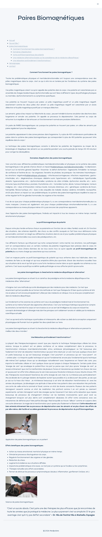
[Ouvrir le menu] (98, 3)
